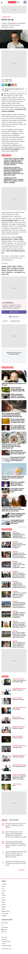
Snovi (13, 785)
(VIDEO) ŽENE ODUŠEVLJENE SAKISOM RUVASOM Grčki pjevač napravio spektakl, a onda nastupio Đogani (15, 844)
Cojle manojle (16, 709)
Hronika (15, 541)
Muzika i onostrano (17, 690)
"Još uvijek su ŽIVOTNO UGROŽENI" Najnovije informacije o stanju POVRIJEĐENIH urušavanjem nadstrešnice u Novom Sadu (18, 615)
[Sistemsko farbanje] (6, 758)
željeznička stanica (15, 321)
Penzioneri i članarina (18, 718)
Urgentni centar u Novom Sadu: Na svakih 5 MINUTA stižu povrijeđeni (19, 545)
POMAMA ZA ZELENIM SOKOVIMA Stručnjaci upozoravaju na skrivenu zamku (15, 863)
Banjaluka (4, 915)
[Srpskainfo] (14, 2)
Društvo (15, 531)
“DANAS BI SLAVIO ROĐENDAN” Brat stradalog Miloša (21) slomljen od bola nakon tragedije (13, 180)
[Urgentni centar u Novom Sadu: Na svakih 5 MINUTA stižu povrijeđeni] (6, 545)
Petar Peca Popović (18, 678)
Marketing (4, 939)
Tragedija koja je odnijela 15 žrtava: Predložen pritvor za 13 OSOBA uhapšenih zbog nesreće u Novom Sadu (18, 585)
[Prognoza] (25, 2)
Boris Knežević (17, 698)
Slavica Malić (17, 784)
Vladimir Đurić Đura (19, 688)
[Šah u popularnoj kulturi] (6, 768)
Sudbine (4, 904)
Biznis (3, 893)
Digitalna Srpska (6, 911)
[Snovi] (6, 787)
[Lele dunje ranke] (6, 749)
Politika (3, 886)
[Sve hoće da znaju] (6, 739)
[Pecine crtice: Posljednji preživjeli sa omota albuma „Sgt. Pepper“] (6, 777)
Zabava (3, 902)
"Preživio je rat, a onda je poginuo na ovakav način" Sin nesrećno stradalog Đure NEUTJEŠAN (19, 595)
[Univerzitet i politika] (6, 701)
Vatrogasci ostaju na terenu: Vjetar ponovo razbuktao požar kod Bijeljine (15, 825)
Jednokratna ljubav (17, 728)
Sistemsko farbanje (17, 757)
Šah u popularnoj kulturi (19, 766)
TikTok (4, 932)
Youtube (5, 929)
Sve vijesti (4, 884)
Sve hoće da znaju (17, 737)
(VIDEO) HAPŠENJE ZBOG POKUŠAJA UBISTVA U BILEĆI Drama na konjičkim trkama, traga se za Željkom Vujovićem (15, 854)
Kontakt (4, 943)
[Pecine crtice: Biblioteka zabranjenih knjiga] (6, 682)
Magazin (4, 906)
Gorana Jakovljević (19, 755)
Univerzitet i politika (18, 699)
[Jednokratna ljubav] (6, 730)
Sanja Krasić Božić (18, 726)
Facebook (5, 923)
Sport (3, 897)
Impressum (4, 937)
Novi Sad (5, 321)
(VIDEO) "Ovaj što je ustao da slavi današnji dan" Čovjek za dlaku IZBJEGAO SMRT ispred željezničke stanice (18, 575)
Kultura (3, 909)
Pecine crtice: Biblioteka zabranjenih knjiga (19, 680)
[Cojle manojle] (6, 710)
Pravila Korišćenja (6, 941)
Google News (15, 317)
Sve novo (21, 870)
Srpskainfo (15, 312)
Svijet (3, 888)
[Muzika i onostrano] (6, 691)
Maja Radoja (16, 717)
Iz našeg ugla (6, 17)
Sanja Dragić (8, 79)
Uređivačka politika (6, 945)
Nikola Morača (17, 736)
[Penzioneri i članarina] (6, 720)
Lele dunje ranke (17, 747)
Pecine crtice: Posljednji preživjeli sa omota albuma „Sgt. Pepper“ (19, 777)
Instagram (5, 927)
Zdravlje (4, 900)
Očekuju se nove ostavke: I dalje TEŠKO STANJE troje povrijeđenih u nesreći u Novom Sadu (19, 565)
